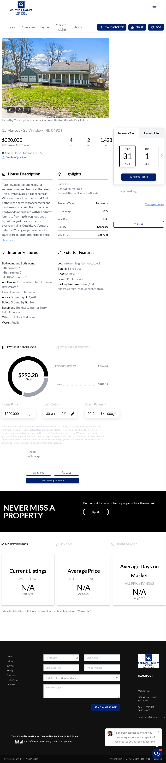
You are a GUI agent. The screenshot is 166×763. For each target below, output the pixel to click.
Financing (11, 675)
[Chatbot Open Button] (157, 754)
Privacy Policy (115, 759)
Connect (11, 684)
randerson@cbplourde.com (151, 717)
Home (10, 656)
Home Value (12, 680)
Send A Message (106, 707)
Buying (10, 665)
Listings (10, 661)
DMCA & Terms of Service (138, 759)
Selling (10, 670)
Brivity (19, 759)
